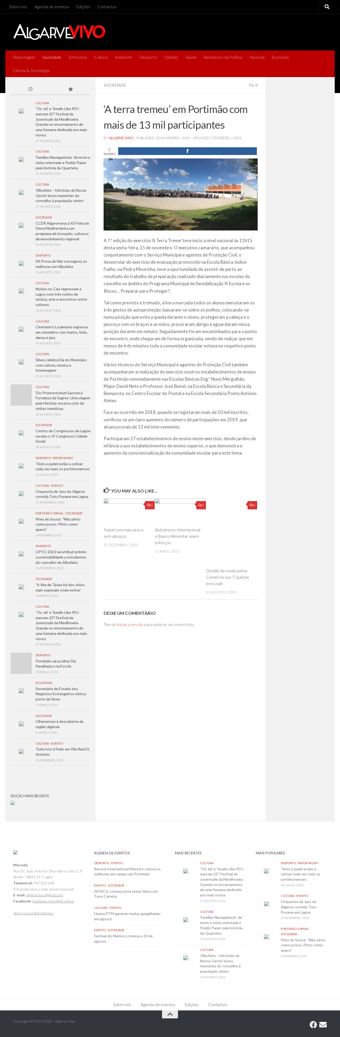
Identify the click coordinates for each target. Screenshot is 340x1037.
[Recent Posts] (30, 89)
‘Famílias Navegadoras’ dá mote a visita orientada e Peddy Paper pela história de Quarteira (63, 162)
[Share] (187, 151)
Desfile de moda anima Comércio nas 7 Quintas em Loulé (227, 577)
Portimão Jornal (50, 513)
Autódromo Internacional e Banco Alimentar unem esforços (177, 536)
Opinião (171, 57)
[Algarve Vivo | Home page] (59, 32)
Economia (280, 57)
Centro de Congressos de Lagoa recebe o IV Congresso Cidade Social (63, 436)
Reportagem (24, 57)
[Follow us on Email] (323, 1024)
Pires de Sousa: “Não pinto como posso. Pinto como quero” (58, 524)
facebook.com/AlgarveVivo (53, 901)
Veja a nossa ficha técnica (33, 913)
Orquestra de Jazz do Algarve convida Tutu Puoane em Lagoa (299, 906)
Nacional (257, 57)
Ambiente (123, 57)
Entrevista (78, 57)
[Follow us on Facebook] (313, 1024)
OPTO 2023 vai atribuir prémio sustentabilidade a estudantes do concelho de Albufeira (61, 556)
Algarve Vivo (121, 138)
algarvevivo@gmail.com (44, 895)
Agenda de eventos (52, 6)
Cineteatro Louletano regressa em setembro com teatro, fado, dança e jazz (62, 332)
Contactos (107, 6)
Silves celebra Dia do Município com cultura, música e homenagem (61, 365)
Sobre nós (18, 6)
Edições (83, 6)
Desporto (148, 57)
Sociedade (51, 57)
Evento (57, 485)
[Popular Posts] (70, 89)
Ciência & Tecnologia (31, 70)
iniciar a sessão (130, 624)
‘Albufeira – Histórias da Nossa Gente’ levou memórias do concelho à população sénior (61, 195)
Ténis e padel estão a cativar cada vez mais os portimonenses (300, 874)
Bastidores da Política (223, 57)
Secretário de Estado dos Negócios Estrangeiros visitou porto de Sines (61, 693)
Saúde (191, 57)
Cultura (101, 57)
